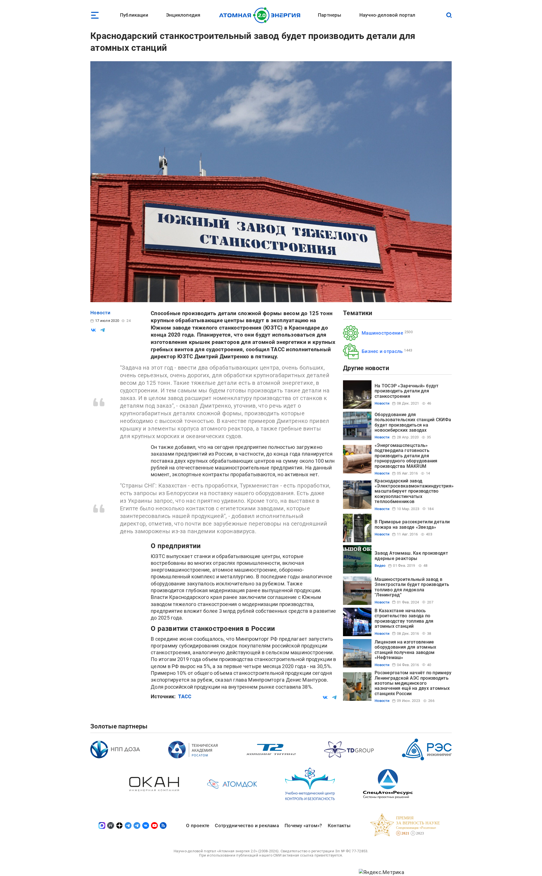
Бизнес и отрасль (382, 351)
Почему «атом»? (303, 825)
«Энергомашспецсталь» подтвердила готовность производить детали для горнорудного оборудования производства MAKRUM (406, 456)
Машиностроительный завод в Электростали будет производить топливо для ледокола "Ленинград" (412, 587)
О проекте (197, 825)
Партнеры (329, 15)
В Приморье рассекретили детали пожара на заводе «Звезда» (412, 524)
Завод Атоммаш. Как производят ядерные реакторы (411, 555)
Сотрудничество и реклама (247, 825)
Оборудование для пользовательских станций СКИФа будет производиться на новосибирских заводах (413, 422)
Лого (261, 15)
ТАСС (184, 696)
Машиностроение (382, 333)
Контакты (339, 825)
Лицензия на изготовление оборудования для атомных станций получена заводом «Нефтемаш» (405, 649)
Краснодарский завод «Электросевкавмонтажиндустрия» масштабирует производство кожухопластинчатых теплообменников (414, 491)
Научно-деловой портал (387, 15)
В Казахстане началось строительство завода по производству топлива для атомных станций (404, 618)
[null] (93, 330)
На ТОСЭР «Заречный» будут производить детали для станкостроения (407, 391)
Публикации (134, 15)
